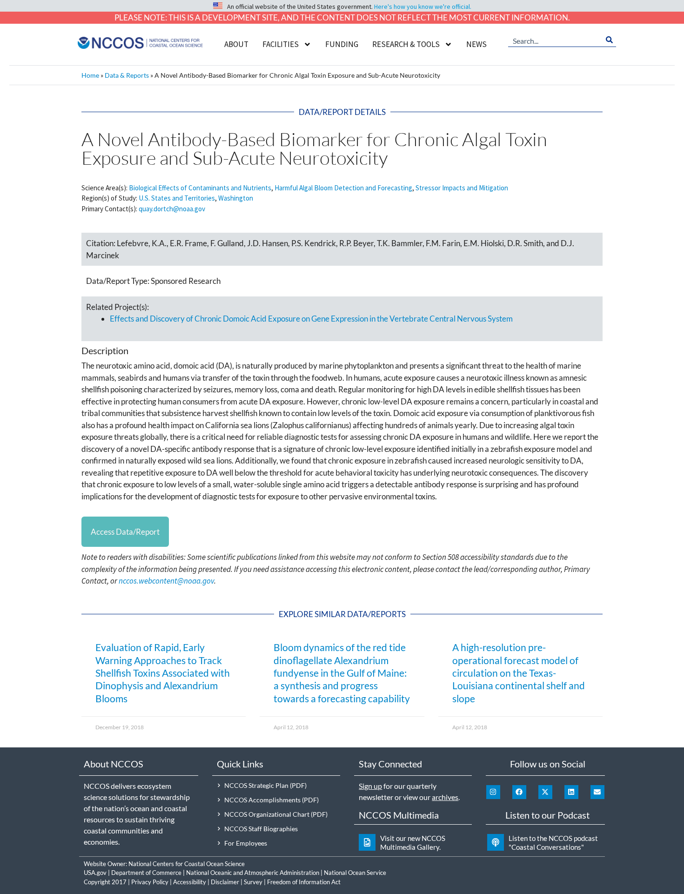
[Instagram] (493, 792)
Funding (341, 44)
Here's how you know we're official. (422, 6)
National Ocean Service (355, 872)
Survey (253, 882)
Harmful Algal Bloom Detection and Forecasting (343, 187)
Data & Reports (127, 75)
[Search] (609, 40)
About (236, 44)
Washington (235, 198)
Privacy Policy (149, 882)
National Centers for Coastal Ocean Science (186, 863)
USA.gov (95, 872)
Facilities (280, 44)
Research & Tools (406, 44)
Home (90, 75)
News (476, 44)
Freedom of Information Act (304, 882)
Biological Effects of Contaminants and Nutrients (200, 187)
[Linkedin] (571, 792)
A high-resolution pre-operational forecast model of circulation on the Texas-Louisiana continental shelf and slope (518, 672)
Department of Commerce (146, 872)
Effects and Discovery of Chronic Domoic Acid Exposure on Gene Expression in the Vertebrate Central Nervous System (311, 318)
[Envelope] (597, 792)
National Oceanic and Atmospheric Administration (252, 872)
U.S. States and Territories (177, 198)
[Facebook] (519, 792)
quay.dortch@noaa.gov (172, 208)
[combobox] (555, 40)
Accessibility (189, 882)
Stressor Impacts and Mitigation (462, 187)
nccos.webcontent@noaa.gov (166, 581)
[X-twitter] (545, 792)
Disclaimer (225, 882)
